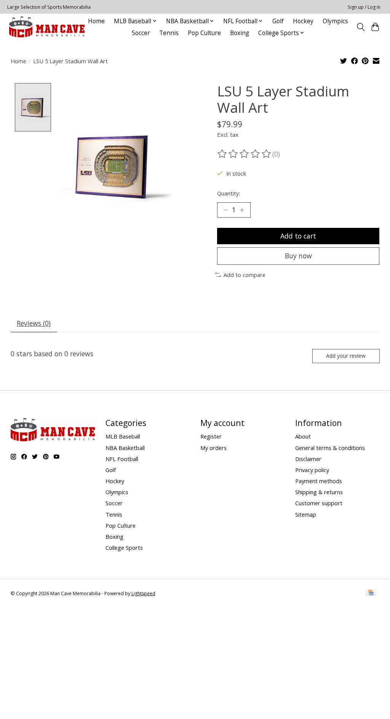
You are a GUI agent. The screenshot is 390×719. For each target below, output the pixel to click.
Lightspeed (143, 593)
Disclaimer (308, 459)
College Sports (124, 547)
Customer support (318, 503)
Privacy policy (312, 470)
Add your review (346, 355)
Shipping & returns (319, 492)
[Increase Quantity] (242, 210)
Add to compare (244, 275)
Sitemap (305, 514)
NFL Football (121, 459)
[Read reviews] (245, 154)
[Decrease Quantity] (225, 210)
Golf (278, 21)
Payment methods (318, 481)
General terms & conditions (330, 448)
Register (211, 436)
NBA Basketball (125, 448)
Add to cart (298, 235)
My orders (213, 448)
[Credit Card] (371, 593)
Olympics (335, 21)
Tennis (169, 33)
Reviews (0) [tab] (34, 323)
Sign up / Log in (364, 7)
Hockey (303, 21)
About (303, 436)
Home (96, 21)
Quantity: (228, 193)
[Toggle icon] (360, 27)
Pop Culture (204, 33)
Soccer (141, 33)
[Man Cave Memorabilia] (47, 26)
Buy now (298, 255)
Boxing (239, 33)
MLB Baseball (122, 436)
